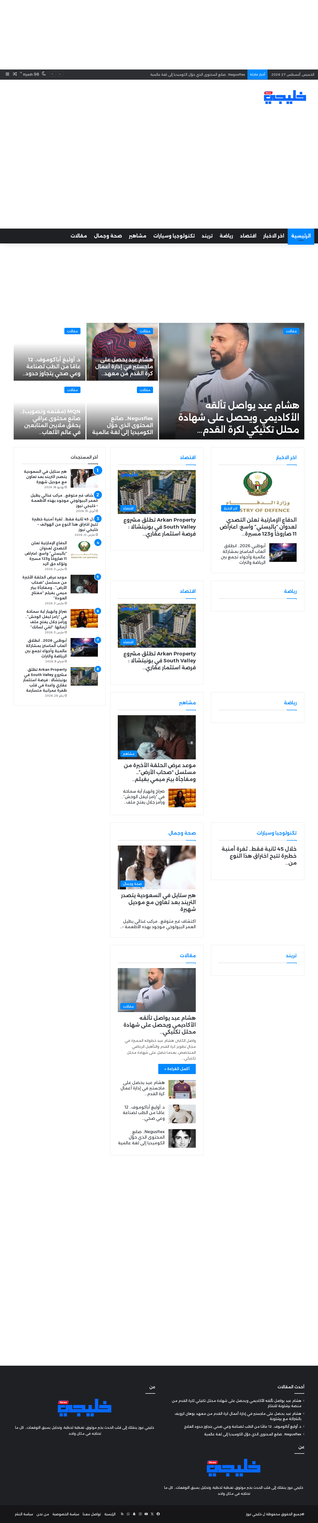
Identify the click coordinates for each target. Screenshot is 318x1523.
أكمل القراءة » (177, 1069)
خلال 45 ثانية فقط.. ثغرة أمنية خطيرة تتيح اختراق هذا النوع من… (259, 856)
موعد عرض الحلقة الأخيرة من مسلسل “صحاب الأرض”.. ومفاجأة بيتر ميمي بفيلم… (160, 772)
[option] (159, 381)
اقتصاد (248, 236)
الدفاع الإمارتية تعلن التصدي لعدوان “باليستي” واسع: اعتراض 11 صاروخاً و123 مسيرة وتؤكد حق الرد (46, 553)
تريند (207, 236)
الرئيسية (301, 236)
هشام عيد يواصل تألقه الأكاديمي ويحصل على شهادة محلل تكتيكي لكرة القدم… (238, 417)
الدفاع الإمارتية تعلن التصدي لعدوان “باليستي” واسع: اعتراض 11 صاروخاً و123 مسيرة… (258, 527)
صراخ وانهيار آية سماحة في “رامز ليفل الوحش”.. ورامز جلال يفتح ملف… (143, 797)
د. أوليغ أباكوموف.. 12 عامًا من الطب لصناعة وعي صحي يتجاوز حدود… (51, 366)
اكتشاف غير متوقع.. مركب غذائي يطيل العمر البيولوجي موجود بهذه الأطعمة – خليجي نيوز (64, 500)
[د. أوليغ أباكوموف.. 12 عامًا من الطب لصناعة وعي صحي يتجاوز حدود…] (49, 352)
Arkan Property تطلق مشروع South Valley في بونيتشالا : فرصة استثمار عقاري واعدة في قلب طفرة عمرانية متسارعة (45, 680)
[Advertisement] (159, 34)
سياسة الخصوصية (65, 1514)
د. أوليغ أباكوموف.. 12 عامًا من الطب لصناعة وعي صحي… (144, 1113)
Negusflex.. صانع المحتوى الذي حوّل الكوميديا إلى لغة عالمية (197, 74)
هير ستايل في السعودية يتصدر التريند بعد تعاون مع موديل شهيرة (158, 902)
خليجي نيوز (254, 1514)
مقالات (79, 236)
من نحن (43, 1514)
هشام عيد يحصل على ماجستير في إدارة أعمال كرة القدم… (142, 1088)
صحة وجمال (108, 236)
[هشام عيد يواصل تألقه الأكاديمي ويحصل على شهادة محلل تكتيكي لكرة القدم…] (231, 381)
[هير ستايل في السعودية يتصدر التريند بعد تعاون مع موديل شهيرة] (84, 478)
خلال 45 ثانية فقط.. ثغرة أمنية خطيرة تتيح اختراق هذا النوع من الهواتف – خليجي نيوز (65, 524)
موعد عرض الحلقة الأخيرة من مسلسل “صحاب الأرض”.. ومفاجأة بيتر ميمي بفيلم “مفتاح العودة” (44, 587)
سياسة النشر (24, 1514)
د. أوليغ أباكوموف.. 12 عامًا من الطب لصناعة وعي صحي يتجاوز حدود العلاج (242, 1426)
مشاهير (137, 236)
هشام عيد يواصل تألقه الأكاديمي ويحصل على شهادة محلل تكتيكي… (159, 1025)
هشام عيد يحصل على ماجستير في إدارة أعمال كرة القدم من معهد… (124, 366)
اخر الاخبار (273, 236)
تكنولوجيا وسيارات (174, 236)
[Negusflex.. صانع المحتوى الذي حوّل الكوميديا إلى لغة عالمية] (122, 411)
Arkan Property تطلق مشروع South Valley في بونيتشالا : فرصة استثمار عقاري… (159, 527)
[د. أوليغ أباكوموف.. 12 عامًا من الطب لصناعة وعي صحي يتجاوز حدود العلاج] (182, 1114)
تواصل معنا (92, 1514)
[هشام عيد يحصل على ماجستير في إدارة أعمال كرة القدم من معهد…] (122, 352)
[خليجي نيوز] (285, 97)
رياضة (226, 236)
